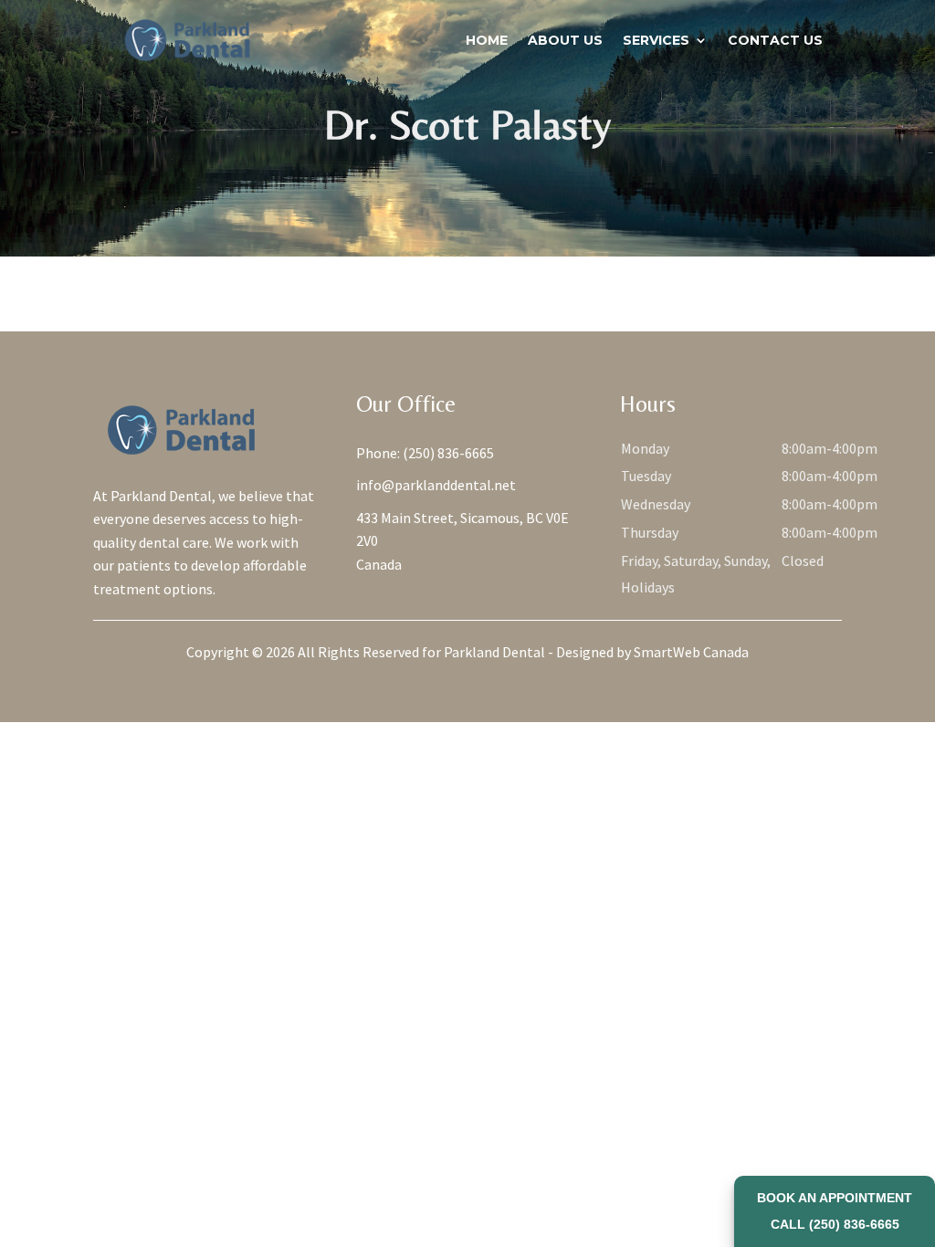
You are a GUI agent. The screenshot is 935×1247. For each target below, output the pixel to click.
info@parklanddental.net (436, 485)
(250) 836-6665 (448, 453)
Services (656, 40)
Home (487, 40)
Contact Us (775, 40)
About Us (565, 40)
